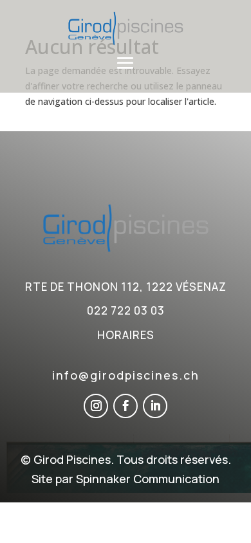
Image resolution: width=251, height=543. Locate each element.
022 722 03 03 (126, 310)
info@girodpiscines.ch (126, 375)
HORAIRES (125, 334)
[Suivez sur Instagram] (96, 406)
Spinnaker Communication (147, 478)
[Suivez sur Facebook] (125, 406)
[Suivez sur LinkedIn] (155, 406)
